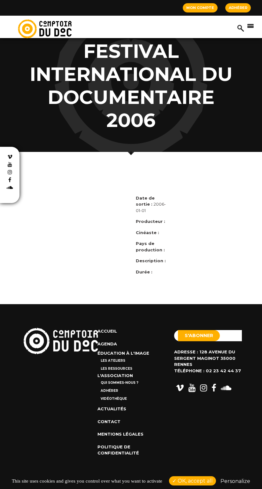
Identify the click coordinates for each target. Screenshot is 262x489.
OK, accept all (194, 481)
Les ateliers (113, 361)
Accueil (107, 331)
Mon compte (200, 7)
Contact (108, 421)
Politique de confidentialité (118, 450)
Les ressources (116, 369)
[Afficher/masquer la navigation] (250, 25)
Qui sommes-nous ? (119, 383)
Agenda (107, 343)
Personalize (235, 481)
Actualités (111, 408)
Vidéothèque (114, 399)
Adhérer (238, 7)
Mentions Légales (120, 434)
